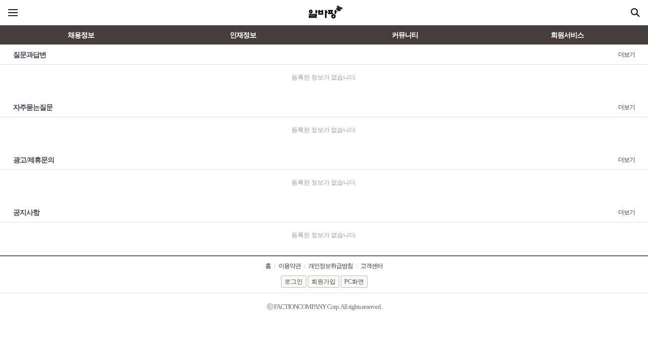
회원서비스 (567, 35)
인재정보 (243, 35)
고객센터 (371, 265)
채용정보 (81, 35)
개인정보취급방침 (330, 265)
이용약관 (289, 265)
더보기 (626, 54)
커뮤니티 (405, 35)
